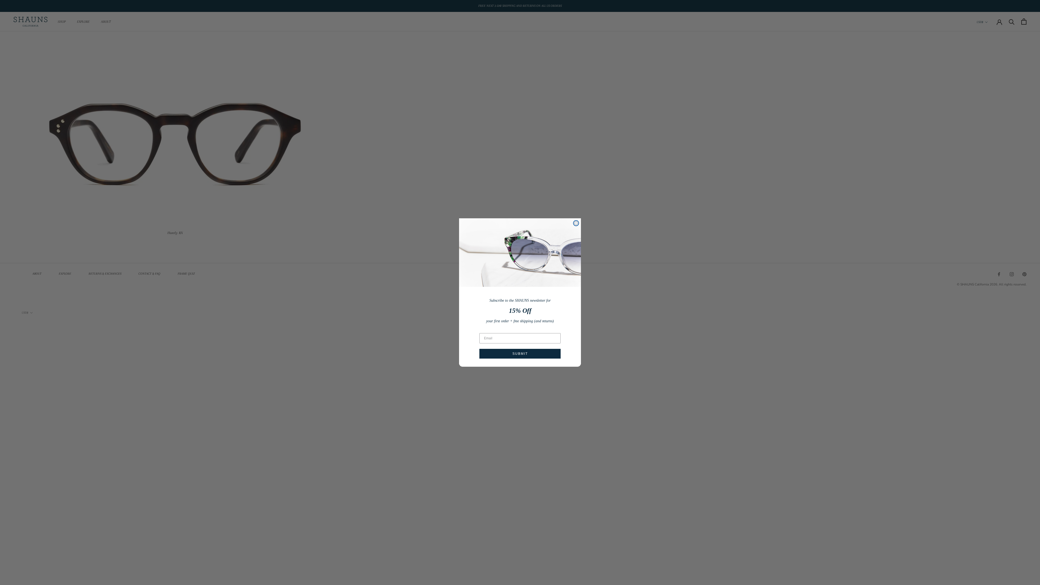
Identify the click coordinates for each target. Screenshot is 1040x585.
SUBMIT (520, 354)
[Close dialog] (576, 223)
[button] (520, 252)
